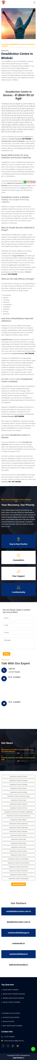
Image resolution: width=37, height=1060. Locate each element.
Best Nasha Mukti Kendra (12, 1026)
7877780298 (26, 139)
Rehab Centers (8, 1021)
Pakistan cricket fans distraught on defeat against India (18, 758)
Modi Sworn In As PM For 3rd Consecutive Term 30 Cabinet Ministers (17, 750)
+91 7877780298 (14, 672)
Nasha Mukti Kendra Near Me (14, 994)
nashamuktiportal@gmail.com (14, 1041)
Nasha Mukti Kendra (10, 990)
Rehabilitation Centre (11, 1013)
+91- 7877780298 (14, 482)
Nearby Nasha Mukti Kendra (13, 998)
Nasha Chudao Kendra (11, 1002)
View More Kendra (18, 884)
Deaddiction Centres (11, 1017)
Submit (6, 654)
